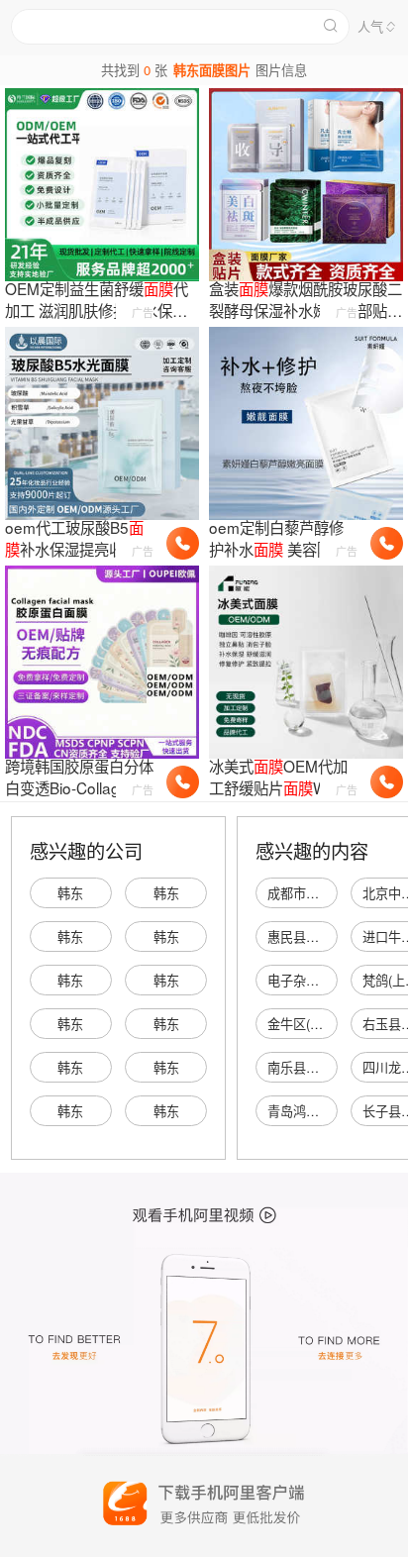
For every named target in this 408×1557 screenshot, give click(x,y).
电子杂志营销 (306, 980)
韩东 (70, 892)
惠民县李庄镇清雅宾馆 (331, 936)
